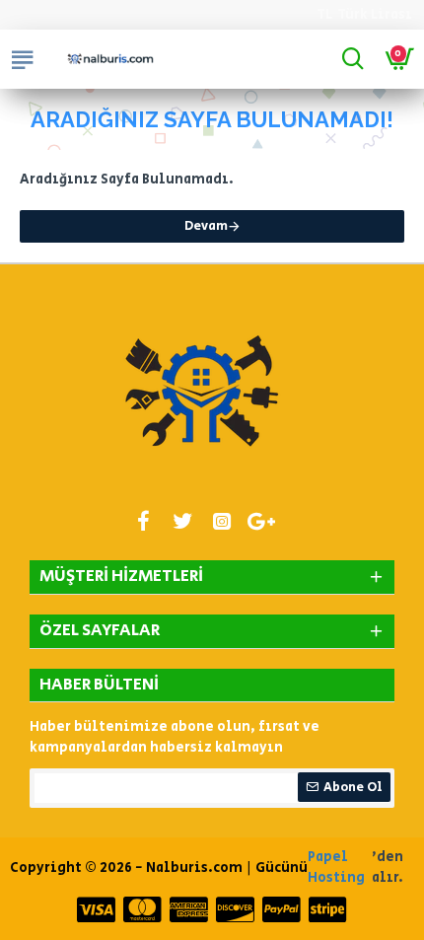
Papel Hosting (336, 867)
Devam (206, 226)
